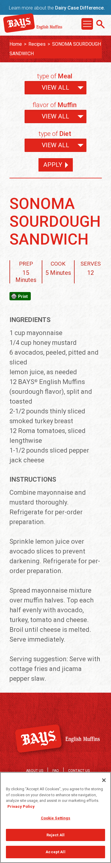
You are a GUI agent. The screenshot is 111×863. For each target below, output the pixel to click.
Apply (52, 164)
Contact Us (79, 771)
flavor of (55, 105)
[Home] (32, 30)
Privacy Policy (21, 806)
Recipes (37, 44)
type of (54, 76)
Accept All (55, 852)
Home (15, 44)
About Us (34, 771)
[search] (100, 24)
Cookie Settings (55, 818)
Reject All (55, 835)
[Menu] (87, 24)
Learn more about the (57, 8)
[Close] (103, 780)
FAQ (55, 771)
